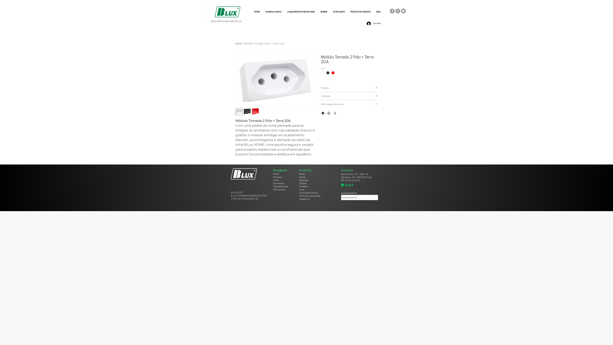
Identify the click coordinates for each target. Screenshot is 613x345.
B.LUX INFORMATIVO (349, 193)
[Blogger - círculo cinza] (403, 11)
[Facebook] (392, 11)
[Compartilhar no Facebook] (323, 113)
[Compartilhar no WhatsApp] (329, 113)
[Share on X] (335, 113)
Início (238, 43)
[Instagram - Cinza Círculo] (397, 11)
